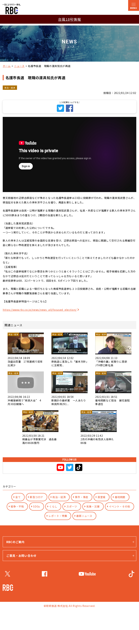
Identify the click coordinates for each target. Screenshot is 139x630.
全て (18, 497)
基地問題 (120, 497)
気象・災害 (93, 506)
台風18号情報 (69, 19)
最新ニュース (84, 516)
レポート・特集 (58, 516)
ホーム (7, 66)
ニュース (19, 66)
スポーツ (71, 506)
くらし (53, 506)
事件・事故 (81, 497)
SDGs (36, 506)
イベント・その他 (119, 506)
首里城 (102, 497)
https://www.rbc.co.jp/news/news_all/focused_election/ (40, 309)
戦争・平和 (17, 506)
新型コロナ (36, 497)
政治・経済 (59, 497)
